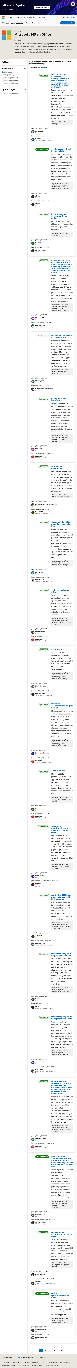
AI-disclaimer (6, 1362)
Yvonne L (38, 999)
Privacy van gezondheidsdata (59, 1362)
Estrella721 (39, 512)
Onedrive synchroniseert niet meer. (60, 1295)
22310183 (38, 936)
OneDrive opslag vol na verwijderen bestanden (61, 1017)
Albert (37, 196)
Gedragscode (23, 1365)
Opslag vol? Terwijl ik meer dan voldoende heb (60, 524)
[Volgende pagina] (65, 1350)
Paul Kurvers (39, 318)
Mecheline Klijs (40, 1214)
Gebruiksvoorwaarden (9, 1365)
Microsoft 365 (57, 649)
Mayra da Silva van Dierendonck (46, 504)
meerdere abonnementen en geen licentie (62, 706)
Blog (26, 1362)
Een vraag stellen (67, 23)
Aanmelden (71, 17)
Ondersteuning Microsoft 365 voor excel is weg (62, 1234)
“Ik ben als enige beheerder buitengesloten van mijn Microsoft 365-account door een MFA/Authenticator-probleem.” (60, 80)
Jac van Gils (39, 572)
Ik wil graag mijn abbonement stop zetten (59, 216)
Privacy (43, 1362)
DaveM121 (38, 456)
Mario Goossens (40, 686)
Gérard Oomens (40, 250)
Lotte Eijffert (39, 242)
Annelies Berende (41, 1138)
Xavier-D (38, 1282)
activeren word (58, 771)
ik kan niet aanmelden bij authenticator (61, 336)
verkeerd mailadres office (60, 591)
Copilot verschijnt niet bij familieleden (61, 150)
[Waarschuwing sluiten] (73, 4)
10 (61, 1350)
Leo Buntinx (39, 876)
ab (36, 808)
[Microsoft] (3, 17)
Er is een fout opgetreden (57, 467)
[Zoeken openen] (64, 17)
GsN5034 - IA (39, 580)
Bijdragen (35, 1362)
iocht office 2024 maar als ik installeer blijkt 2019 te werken (61, 897)
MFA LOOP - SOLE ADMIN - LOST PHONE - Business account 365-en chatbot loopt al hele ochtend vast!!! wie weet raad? (62, 1161)
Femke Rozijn (40, 631)
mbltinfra (38, 448)
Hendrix (38, 139)
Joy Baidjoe (39, 131)
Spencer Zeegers (41, 1329)
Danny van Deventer (42, 753)
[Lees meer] (13, 75)
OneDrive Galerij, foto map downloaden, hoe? (61, 954)
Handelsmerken (37, 1365)
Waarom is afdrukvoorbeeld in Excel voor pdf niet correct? (59, 829)
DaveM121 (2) (40, 325)
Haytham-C (39, 1069)
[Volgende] (59, 17)
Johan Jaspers (40, 1274)
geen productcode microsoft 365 (59, 399)
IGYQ (37, 1006)
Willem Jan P (39, 381)
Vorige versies (17, 1362)
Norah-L (38, 883)
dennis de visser (40, 1062)
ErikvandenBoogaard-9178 (44, 388)
